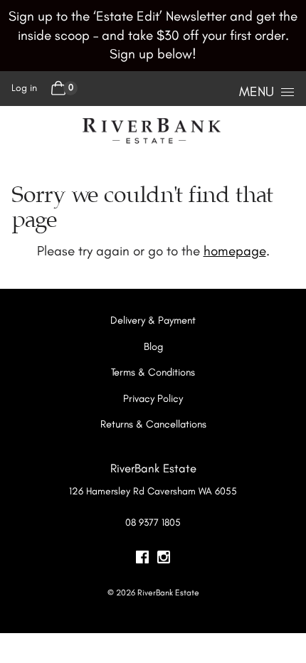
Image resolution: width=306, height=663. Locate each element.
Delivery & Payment (153, 320)
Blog (153, 346)
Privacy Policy (153, 398)
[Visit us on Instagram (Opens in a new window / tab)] (163, 559)
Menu (256, 91)
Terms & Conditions (153, 372)
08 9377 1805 (153, 522)
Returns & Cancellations (153, 424)
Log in (24, 88)
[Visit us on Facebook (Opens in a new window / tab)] (142, 559)
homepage (235, 251)
